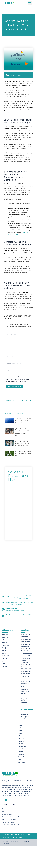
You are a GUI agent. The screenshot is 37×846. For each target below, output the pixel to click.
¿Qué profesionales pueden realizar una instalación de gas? (22, 443)
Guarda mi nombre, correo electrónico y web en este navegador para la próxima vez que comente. (18, 379)
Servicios (25, 630)
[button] (30, 3)
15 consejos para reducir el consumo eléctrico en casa (23, 454)
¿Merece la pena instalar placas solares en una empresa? (23, 421)
